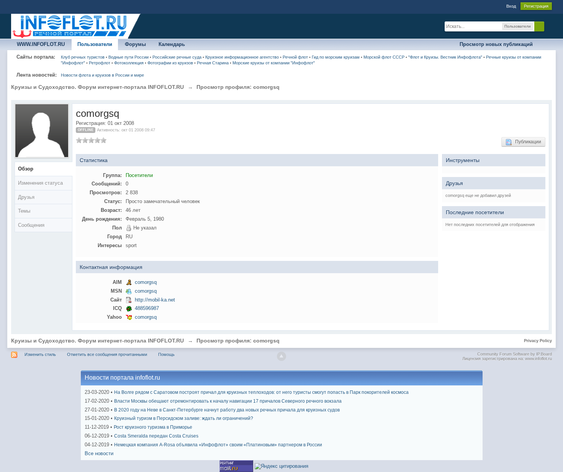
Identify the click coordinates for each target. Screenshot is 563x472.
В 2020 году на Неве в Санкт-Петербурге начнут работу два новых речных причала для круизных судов (227, 410)
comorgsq (146, 282)
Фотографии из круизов (170, 63)
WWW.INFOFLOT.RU (41, 44)
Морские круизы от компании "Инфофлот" (273, 63)
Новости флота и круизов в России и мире (102, 75)
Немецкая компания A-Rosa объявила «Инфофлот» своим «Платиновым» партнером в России (218, 444)
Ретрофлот (99, 63)
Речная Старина (213, 63)
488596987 (147, 308)
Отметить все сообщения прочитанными (107, 354)
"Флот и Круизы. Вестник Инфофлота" (445, 57)
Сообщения (31, 225)
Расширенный (549, 26)
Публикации (526, 141)
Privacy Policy (538, 340)
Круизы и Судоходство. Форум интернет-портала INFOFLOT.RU (97, 341)
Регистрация (536, 6)
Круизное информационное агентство (242, 57)
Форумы (135, 44)
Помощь (166, 354)
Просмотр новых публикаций (496, 44)
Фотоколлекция (129, 63)
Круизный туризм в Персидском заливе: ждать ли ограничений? (183, 418)
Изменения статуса (40, 183)
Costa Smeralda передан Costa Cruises (156, 436)
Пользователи (94, 44)
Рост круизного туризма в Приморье (153, 427)
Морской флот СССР (383, 57)
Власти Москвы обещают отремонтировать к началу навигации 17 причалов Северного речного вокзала (228, 401)
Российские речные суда (176, 57)
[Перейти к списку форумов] (76, 26)
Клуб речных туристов (83, 57)
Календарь (172, 44)
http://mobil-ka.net (155, 300)
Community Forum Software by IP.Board (514, 354)
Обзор (25, 169)
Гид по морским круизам (336, 57)
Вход (511, 6)
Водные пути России (128, 57)
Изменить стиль (40, 354)
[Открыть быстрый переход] (545, 44)
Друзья (26, 197)
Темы (24, 211)
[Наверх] (281, 356)
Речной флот (295, 57)
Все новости (99, 453)
